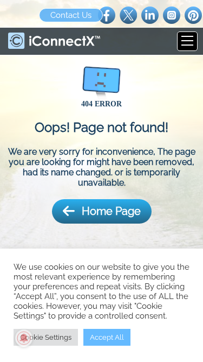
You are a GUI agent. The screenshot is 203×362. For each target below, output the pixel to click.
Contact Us (70, 15)
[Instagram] (171, 14)
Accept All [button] (107, 337)
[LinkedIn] (150, 14)
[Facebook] (106, 14)
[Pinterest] (193, 14)
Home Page (111, 211)
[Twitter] (128, 14)
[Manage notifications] (23, 338)
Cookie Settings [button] (45, 337)
